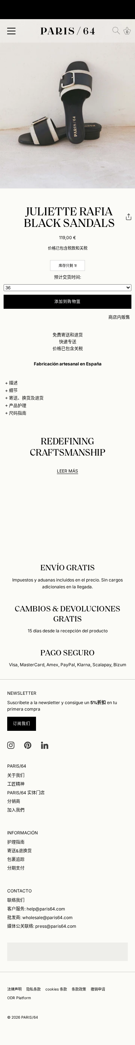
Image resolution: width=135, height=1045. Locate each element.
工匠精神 (15, 784)
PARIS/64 (29, 1017)
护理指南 (15, 842)
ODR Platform (19, 998)
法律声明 (14, 989)
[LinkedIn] (44, 744)
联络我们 (15, 900)
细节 (13, 390)
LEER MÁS (67, 471)
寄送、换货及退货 (26, 398)
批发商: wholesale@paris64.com (40, 917)
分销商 (13, 801)
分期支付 (15, 868)
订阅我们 (21, 723)
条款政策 (79, 989)
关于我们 (15, 775)
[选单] (11, 31)
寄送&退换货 (19, 850)
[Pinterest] (27, 744)
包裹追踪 (15, 859)
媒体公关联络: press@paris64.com (41, 926)
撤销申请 (98, 989)
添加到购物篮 (67, 301)
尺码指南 (17, 413)
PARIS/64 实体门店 (26, 792)
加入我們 (15, 810)
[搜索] (116, 31)
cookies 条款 (56, 989)
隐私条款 (33, 989)
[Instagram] (10, 744)
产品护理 (17, 405)
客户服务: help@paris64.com (36, 909)
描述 (13, 383)
